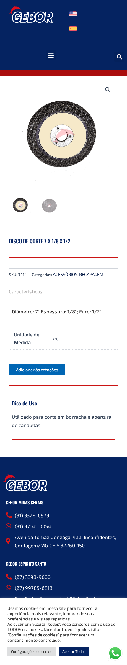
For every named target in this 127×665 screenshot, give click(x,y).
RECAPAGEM (91, 274)
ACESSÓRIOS (65, 274)
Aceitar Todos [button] (74, 651)
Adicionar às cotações (37, 369)
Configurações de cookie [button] (31, 651)
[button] (51, 55)
